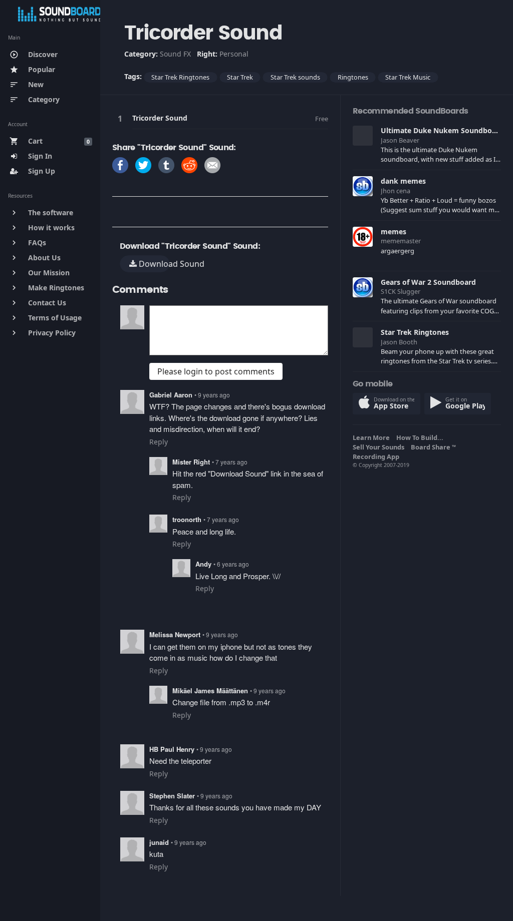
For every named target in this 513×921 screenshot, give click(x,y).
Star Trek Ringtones (415, 332)
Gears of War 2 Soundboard (428, 282)
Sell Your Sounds (380, 446)
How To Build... (421, 437)
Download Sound (153, 263)
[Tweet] (143, 164)
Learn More (373, 437)
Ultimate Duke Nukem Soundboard (442, 130)
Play (121, 118)
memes (393, 231)
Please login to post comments (216, 371)
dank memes (403, 181)
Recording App (377, 456)
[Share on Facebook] (120, 164)
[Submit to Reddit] (189, 164)
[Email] (212, 164)
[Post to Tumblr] (166, 164)
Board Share (433, 446)
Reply (158, 441)
